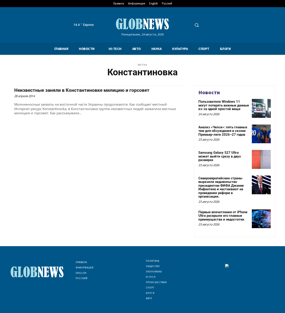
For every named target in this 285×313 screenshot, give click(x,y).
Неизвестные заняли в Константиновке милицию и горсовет (81, 90)
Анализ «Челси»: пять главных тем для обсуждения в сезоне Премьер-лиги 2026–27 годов (222, 131)
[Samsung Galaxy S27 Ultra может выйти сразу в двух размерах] (261, 159)
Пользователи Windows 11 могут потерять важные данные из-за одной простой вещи (223, 105)
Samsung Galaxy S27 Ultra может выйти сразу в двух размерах (219, 156)
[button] (196, 25)
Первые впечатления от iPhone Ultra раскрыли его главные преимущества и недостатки (222, 215)
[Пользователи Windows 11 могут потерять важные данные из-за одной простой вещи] (261, 108)
